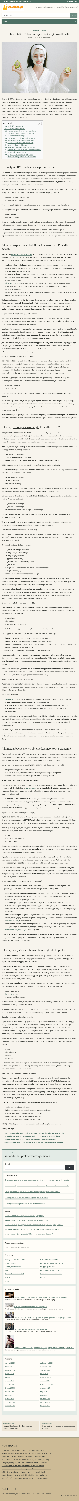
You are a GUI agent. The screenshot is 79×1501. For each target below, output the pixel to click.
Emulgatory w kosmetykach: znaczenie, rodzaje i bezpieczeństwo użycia (34, 1133)
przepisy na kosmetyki (25, 427)
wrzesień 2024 (45, 1367)
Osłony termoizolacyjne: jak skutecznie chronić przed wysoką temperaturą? (32, 1192)
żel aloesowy (31, 788)
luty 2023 (43, 1395)
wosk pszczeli (10, 699)
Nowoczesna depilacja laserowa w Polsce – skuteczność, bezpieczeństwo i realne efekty (37, 1186)
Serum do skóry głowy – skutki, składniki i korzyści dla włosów (24, 1475)
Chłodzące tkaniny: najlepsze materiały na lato (30, 1329)
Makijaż (8, 1277)
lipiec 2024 (44, 1374)
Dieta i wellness (10, 1263)
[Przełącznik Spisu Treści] (39, 123)
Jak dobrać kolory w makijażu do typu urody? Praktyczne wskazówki (26, 1469)
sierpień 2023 (45, 1388)
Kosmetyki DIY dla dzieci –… (13, 126)
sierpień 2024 (45, 1370)
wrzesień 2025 (10, 1391)
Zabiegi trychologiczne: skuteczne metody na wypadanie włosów (25, 1472)
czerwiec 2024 (45, 1377)
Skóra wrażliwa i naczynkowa (51, 1274)
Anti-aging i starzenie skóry (15, 1259)
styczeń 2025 (9, 1399)
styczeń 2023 (45, 1399)
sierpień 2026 (10, 1363)
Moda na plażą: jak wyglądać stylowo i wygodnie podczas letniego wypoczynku (42, 1318)
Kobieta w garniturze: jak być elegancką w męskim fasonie (23, 1466)
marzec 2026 (9, 1374)
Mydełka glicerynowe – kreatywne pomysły (21, 147)
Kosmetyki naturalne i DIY (14, 1274)
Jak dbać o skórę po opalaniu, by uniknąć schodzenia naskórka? (25, 1478)
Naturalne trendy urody (49, 1259)
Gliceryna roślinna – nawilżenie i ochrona (21, 133)
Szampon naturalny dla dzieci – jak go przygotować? (24, 150)
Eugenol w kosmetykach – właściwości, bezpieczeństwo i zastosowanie (34, 1142)
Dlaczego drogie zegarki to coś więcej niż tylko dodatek (25, 1204)
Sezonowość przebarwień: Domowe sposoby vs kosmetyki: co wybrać (27, 1459)
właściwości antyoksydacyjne (16, 930)
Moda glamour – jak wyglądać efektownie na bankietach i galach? (29, 1234)
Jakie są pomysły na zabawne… (15, 152)
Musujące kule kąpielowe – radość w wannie (22, 157)
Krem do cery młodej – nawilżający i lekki (21, 140)
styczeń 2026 (9, 1381)
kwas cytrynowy (11, 994)
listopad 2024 (10, 1406)
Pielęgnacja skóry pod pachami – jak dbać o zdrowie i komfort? (24, 1463)
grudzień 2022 (45, 1402)
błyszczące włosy (12, 921)
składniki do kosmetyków (21, 254)
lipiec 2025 (9, 1395)
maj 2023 (43, 1391)
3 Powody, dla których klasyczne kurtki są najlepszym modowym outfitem (32, 1229)
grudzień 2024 (10, 1402)
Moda (7, 1281)
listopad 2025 (10, 1388)
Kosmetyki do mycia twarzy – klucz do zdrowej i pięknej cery (23, 1450)
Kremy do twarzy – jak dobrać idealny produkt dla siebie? (58, 1426)
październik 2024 (46, 1363)
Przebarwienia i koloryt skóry (51, 1270)
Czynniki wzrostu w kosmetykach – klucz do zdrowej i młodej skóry (32, 1136)
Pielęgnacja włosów (47, 1267)
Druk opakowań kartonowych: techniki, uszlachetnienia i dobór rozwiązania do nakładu (37, 1180)
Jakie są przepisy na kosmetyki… (15, 136)
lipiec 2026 (9, 1367)
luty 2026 (8, 1377)
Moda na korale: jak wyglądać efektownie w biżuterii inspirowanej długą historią (34, 1225)
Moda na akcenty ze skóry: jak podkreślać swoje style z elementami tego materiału (44, 1348)
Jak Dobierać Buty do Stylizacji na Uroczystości (30, 1307)
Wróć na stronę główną (68, 1495)
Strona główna (72, 1)
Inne (6, 1270)
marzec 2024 (45, 1381)
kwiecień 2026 (10, 1370)
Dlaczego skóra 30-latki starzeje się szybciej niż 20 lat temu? (26, 1198)
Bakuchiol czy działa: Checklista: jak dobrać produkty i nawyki (24, 1456)
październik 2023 (46, 1384)
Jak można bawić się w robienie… (15, 145)
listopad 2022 (45, 1406)
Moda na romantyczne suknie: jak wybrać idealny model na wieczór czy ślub (41, 1297)
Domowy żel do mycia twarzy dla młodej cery (22, 138)
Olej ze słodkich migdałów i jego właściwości (22, 131)
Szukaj (74, 15)
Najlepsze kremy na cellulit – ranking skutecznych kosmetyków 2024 (26, 1453)
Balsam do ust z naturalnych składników (20, 142)
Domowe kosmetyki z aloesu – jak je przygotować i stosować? (30, 1139)
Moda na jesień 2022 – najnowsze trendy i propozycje (24, 1216)
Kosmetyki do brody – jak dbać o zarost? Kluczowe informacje (17, 1426)
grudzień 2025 (10, 1384)
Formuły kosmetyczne (39, 30)
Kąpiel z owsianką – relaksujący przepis (20, 154)
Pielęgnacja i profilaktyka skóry (51, 1263)
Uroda (42, 1277)
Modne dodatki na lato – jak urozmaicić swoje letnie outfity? (26, 1220)
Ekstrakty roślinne (13, 283)
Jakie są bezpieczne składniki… (14, 129)
